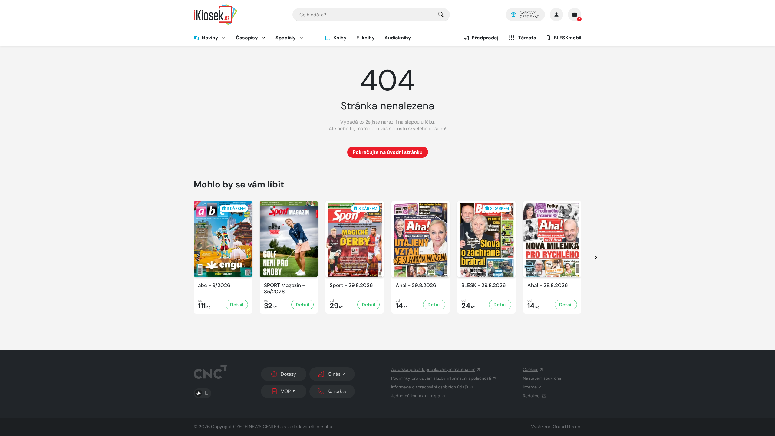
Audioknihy (397, 38)
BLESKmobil (567, 38)
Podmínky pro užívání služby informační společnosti (441, 378)
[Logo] (215, 14)
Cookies (530, 369)
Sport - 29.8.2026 (351, 285)
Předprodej (485, 38)
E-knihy (365, 38)
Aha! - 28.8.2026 (547, 285)
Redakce (531, 395)
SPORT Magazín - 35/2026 (284, 288)
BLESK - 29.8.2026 (483, 285)
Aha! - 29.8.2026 (416, 285)
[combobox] (371, 14)
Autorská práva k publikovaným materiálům (433, 369)
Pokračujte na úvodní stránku (388, 152)
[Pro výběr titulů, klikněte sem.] (441, 14)
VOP (286, 391)
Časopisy (247, 38)
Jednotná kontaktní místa (415, 395)
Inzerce (530, 387)
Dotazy (288, 374)
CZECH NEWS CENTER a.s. (260, 427)
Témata (527, 38)
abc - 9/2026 (214, 285)
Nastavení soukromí (542, 378)
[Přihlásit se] (556, 14)
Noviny (210, 38)
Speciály (285, 38)
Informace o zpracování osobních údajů (429, 387)
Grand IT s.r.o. (567, 427)
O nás (334, 374)
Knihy (340, 38)
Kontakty (337, 391)
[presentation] (590, 257)
